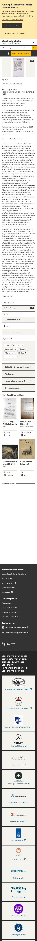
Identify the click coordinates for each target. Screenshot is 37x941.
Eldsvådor (21, 353)
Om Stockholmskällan (9, 607)
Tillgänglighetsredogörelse (11, 612)
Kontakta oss (6, 603)
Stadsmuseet (6, 578)
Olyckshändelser (10, 349)
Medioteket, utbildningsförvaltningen (14, 574)
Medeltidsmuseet (7, 583)
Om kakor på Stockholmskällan (12, 20)
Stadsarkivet (17, 84)
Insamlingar (17, 345)
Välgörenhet (9, 353)
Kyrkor (7, 345)
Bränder (23, 349)
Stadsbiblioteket (7, 588)
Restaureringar (10, 357)
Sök (34, 48)
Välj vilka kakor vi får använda (15, 33)
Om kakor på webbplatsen (10, 617)
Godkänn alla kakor (12, 26)
